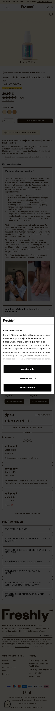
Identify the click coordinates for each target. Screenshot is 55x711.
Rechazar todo (27, 387)
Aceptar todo (27, 369)
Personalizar (26, 378)
